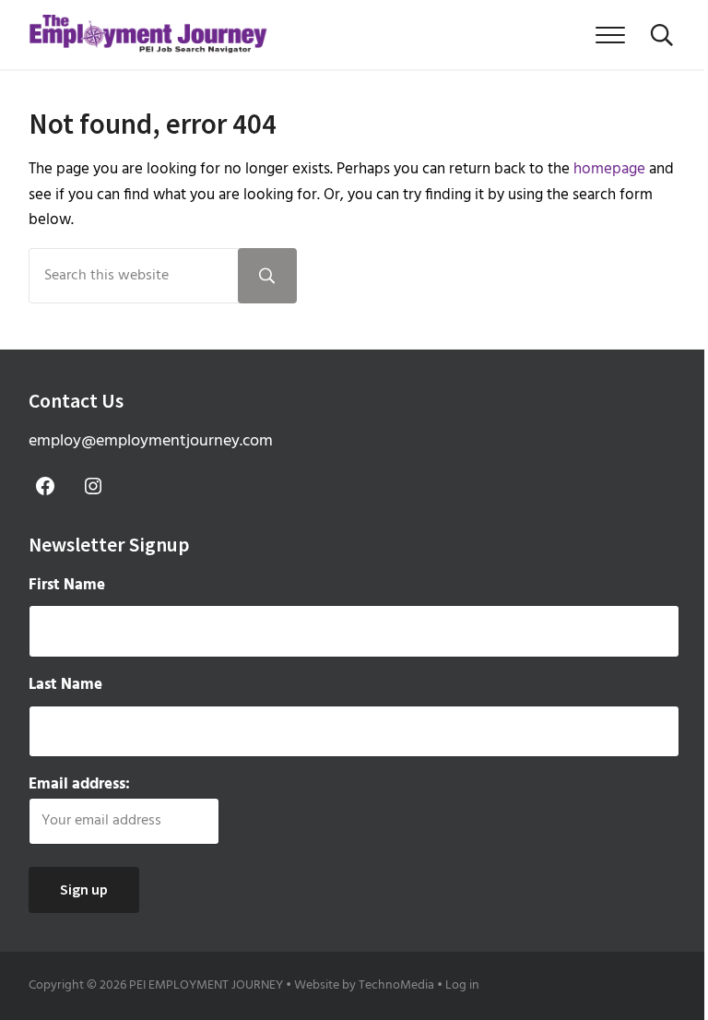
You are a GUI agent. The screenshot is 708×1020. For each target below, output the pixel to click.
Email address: (79, 784)
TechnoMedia (396, 985)
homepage (609, 169)
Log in (462, 985)
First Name (67, 585)
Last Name (65, 684)
